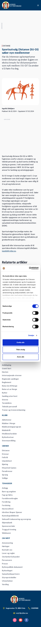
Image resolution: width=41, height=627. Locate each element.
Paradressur (7, 471)
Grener (5, 446)
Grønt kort (6, 368)
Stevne (5, 399)
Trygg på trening (9, 529)
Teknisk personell (9, 406)
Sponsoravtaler (8, 526)
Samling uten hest (9, 396)
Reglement (6, 382)
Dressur (5, 454)
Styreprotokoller (9, 577)
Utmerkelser (7, 581)
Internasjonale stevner (12, 375)
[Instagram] (15, 620)
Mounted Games (9, 468)
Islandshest (7, 461)
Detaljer (31, 335)
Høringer (6, 546)
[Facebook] (26, 620)
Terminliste (7, 403)
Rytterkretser (8, 437)
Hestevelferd (7, 509)
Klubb (4, 415)
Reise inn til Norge (9, 386)
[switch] (35, 313)
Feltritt (5, 457)
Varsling (5, 584)
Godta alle (20, 342)
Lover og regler (8, 553)
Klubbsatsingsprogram (11, 427)
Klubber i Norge (8, 423)
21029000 (34, 608)
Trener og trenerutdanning (13, 410)
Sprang (5, 475)
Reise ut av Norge (9, 389)
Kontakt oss (7, 550)
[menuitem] (17, 365)
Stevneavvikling (8, 440)
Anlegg (5, 488)
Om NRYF (6, 538)
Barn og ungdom (9, 491)
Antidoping (6, 365)
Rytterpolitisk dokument (12, 567)
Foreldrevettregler (10, 498)
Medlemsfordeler (9, 433)
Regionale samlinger (10, 379)
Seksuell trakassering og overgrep (16, 519)
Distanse (6, 450)
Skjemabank (7, 522)
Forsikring (6, 502)
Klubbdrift (6, 430)
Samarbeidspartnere (11, 574)
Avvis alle (20, 357)
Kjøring (5, 464)
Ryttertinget (7, 570)
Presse (5, 563)
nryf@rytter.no (22, 613)
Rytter (4, 393)
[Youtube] (21, 620)
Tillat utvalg (20, 349)
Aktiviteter (6, 420)
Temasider (7, 483)
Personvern (7, 560)
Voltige (5, 478)
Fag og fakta (7, 495)
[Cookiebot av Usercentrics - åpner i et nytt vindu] (29, 268)
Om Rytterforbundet (11, 557)
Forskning (6, 505)
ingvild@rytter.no (9, 251)
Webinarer (6, 533)
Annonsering (7, 543)
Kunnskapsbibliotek (10, 515)
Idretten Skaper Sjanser (12, 512)
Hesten (5, 372)
